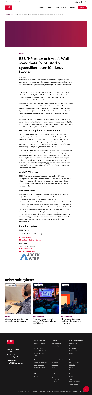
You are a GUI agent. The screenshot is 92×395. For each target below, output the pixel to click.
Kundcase (72, 7)
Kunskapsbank (55, 379)
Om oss (50, 7)
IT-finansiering (55, 346)
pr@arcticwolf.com (28, 251)
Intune (35, 346)
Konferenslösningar (39, 353)
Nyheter (54, 377)
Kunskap (63, 7)
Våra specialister (73, 384)
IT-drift (53, 367)
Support (71, 379)
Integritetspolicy (51, 391)
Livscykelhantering (56, 343)
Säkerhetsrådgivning (39, 367)
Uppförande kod (60, 391)
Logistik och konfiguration (40, 350)
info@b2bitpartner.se (15, 363)
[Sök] (85, 1)
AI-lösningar (72, 348)
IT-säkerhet (37, 360)
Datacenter (72, 346)
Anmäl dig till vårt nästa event (17, 2)
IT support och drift (57, 360)
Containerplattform (74, 350)
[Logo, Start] (8, 7)
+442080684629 (26, 249)
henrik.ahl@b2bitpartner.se (31, 240)
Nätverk (71, 353)
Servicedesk (55, 362)
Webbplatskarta (22, 391)
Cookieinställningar (33, 391)
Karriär (71, 367)
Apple (35, 355)
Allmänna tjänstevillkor (79, 391)
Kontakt (81, 7)
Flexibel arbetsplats (39, 340)
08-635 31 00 (11, 360)
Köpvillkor (69, 391)
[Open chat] (86, 389)
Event (57, 7)
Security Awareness (39, 365)
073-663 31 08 (26, 237)
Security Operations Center (41, 362)
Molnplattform (73, 343)
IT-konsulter (55, 365)
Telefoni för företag (39, 348)
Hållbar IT (54, 340)
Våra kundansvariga (74, 381)
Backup (36, 370)
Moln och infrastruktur (76, 340)
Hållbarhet (72, 365)
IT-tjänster (41, 7)
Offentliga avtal (38, 374)
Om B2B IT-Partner (74, 362)
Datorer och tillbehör (39, 343)
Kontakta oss (72, 377)
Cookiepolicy (42, 391)
